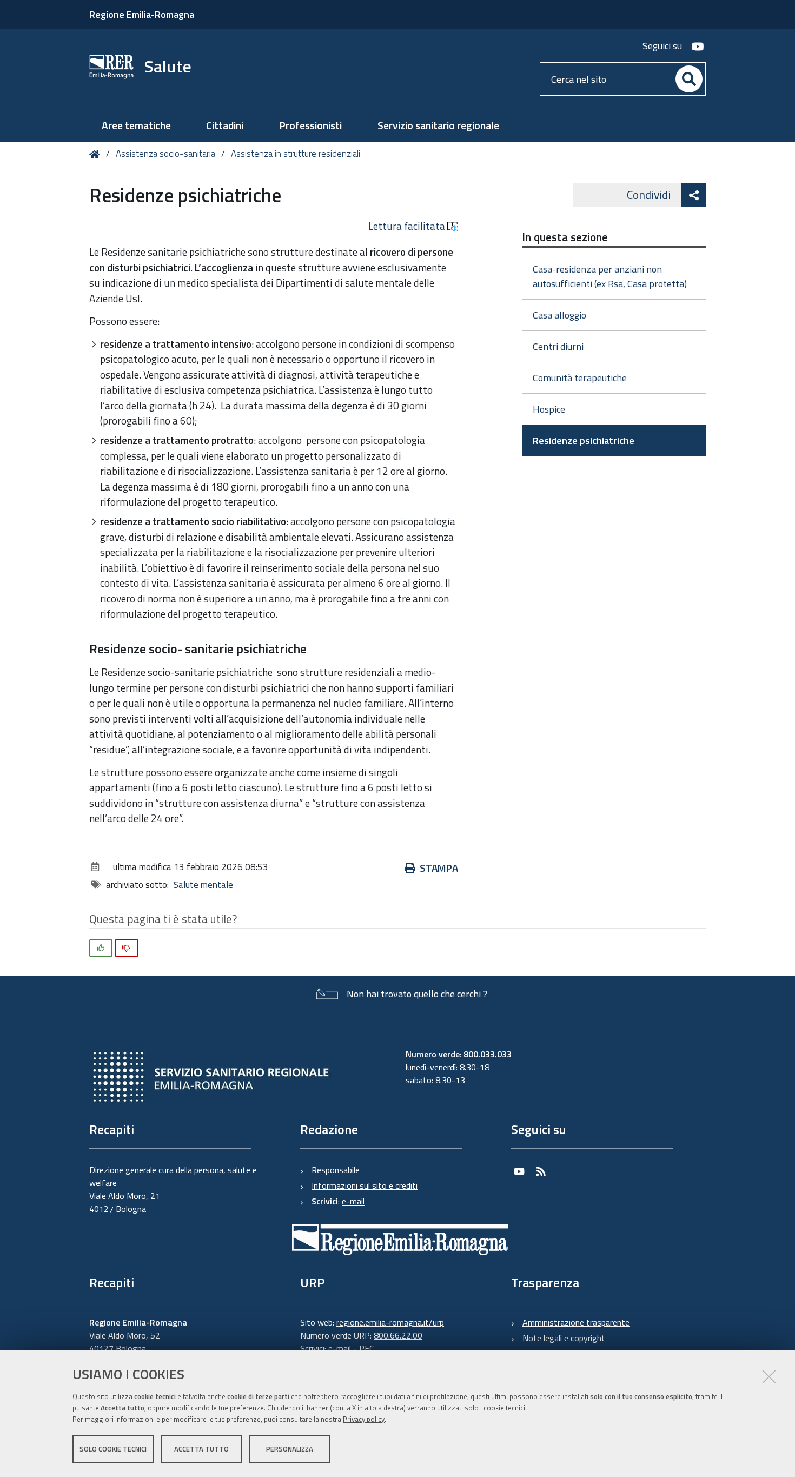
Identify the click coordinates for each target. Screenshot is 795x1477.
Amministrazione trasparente (576, 1322)
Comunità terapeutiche (580, 377)
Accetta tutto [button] (201, 1448)
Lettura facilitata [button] (407, 226)
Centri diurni (558, 346)
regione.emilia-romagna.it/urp (390, 1322)
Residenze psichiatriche (583, 440)
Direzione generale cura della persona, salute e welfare (173, 1176)
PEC (366, 1348)
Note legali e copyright (563, 1338)
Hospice (549, 409)
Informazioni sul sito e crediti (365, 1185)
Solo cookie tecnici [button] (113, 1448)
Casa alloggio (559, 315)
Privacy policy (364, 1419)
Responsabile (336, 1169)
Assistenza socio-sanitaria (165, 154)
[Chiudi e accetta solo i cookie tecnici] (769, 1376)
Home (96, 154)
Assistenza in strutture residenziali (295, 154)
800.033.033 (487, 1054)
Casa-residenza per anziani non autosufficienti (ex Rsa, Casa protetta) (610, 276)
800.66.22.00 (398, 1335)
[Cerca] (689, 78)
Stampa (439, 868)
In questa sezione (565, 237)
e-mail (353, 1201)
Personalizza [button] (289, 1448)
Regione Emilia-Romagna (141, 14)
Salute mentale (203, 885)
